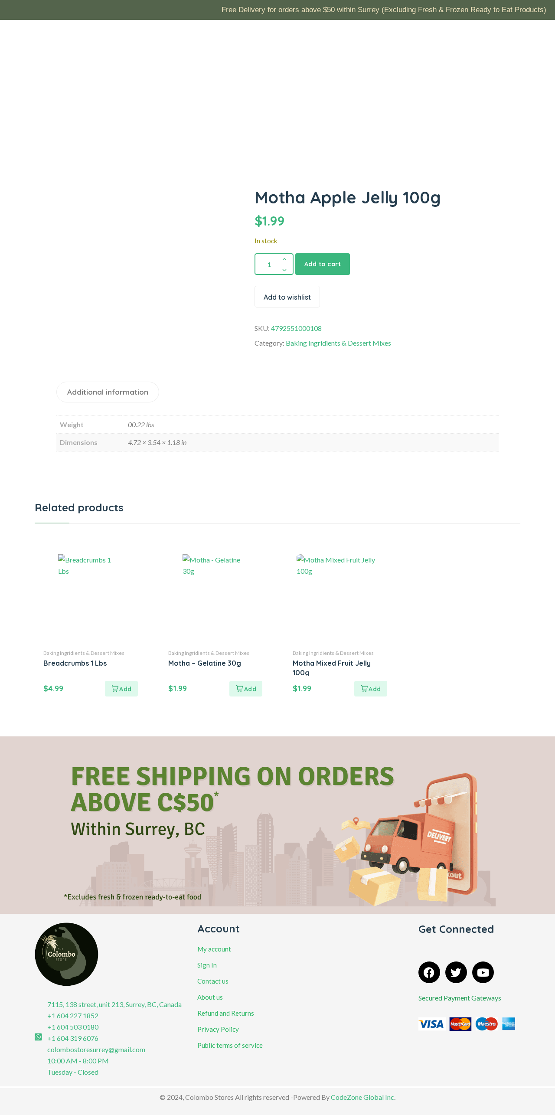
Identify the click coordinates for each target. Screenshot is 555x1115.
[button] (121, 688)
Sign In (207, 965)
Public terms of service (230, 1045)
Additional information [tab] (107, 391)
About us (210, 997)
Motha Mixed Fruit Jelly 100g (332, 668)
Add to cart (322, 264)
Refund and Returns (225, 1013)
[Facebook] (429, 972)
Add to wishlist (287, 297)
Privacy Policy (218, 1029)
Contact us (213, 981)
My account (214, 949)
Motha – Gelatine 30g (204, 663)
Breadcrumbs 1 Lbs (75, 663)
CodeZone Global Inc (362, 1097)
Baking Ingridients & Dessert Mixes (338, 343)
